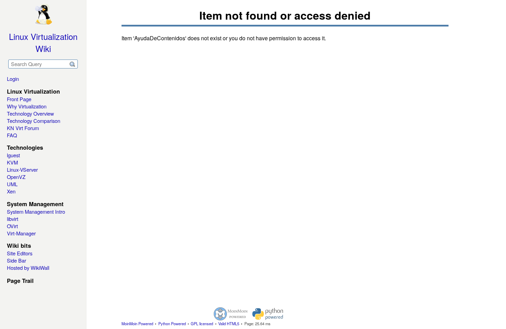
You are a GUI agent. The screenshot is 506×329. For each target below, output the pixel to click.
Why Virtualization (26, 106)
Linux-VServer (22, 169)
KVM (12, 162)
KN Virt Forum (23, 127)
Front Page (19, 99)
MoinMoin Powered (137, 323)
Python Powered (172, 323)
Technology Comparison (33, 120)
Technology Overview (30, 113)
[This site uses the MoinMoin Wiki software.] (230, 314)
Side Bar (16, 260)
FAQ (12, 135)
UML (12, 184)
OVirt (12, 226)
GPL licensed (202, 323)
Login (13, 78)
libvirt (12, 218)
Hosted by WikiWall (28, 267)
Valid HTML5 (228, 323)
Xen (11, 191)
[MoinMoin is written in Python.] (268, 314)
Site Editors (19, 253)
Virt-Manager (21, 233)
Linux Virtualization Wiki (43, 42)
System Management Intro (36, 211)
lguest (13, 155)
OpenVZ (16, 176)
